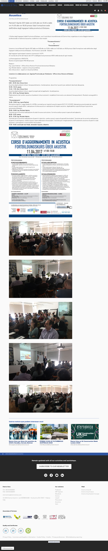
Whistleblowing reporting (74, 537)
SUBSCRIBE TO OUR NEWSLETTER (54, 466)
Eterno (57, 496)
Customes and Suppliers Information (24, 537)
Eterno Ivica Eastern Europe (90, 494)
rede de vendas (82, 5)
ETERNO (32, 1)
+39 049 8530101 (10, 490)
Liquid (57, 498)
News (60, 5)
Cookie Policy (41, 537)
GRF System (59, 492)
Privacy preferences (58, 537)
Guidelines (30, 5)
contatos (98, 5)
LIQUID (37, 1)
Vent (56, 504)
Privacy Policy (7, 537)
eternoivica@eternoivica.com (12, 495)
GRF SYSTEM (18, 1)
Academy (52, 5)
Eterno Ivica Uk (86, 490)
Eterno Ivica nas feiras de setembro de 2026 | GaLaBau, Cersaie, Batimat (22, 442)
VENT (56, 1)
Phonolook (58, 500)
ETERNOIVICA (4, 1)
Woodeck (58, 494)
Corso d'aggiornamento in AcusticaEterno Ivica (9, 5)
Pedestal (58, 490)
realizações (41, 5)
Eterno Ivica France (87, 492)
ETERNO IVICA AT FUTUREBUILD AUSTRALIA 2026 (51, 442)
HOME (12, 1)
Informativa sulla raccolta (54, 541)
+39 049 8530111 (10, 492)
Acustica (58, 502)
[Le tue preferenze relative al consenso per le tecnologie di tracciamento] (7, 548)
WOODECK (25, 1)
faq (91, 5)
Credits (48, 537)
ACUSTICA (51, 1)
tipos (21, 5)
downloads (69, 5)
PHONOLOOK (44, 1)
